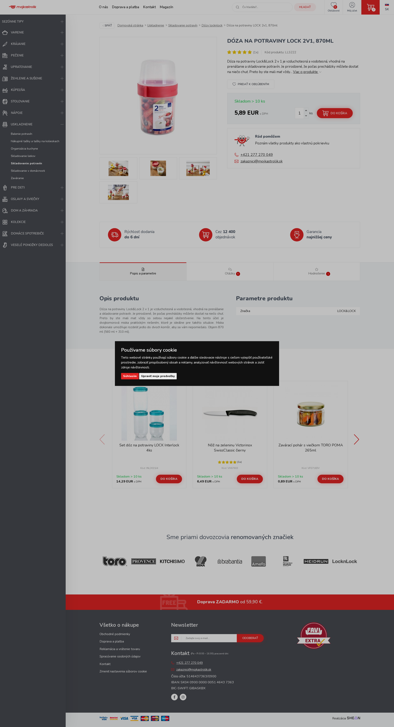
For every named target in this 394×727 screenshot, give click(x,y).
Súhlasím (130, 376)
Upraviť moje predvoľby (158, 376)
